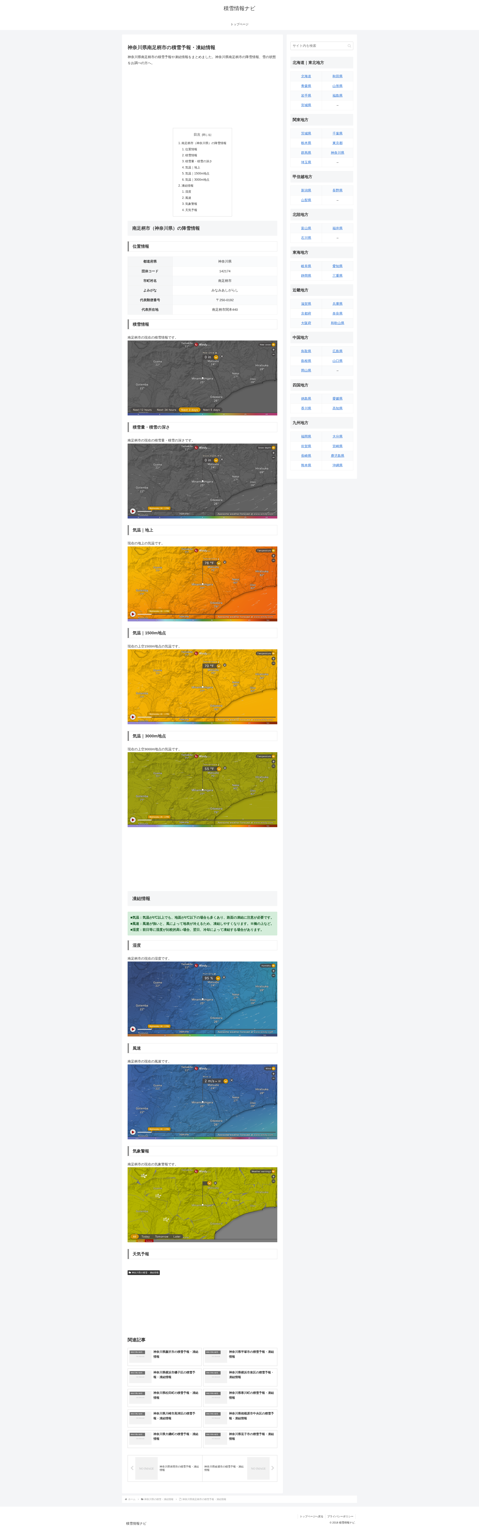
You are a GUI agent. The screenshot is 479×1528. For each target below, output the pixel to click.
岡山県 (306, 370)
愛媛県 (337, 398)
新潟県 (306, 190)
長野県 (337, 190)
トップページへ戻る (311, 1516)
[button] (349, 46)
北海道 (306, 76)
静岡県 (306, 276)
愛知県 (337, 266)
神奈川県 (337, 153)
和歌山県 (337, 323)
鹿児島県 (337, 456)
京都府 (306, 313)
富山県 (306, 228)
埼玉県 (306, 162)
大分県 (337, 436)
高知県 (337, 408)
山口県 (337, 361)
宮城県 (306, 105)
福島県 (337, 95)
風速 (188, 197)
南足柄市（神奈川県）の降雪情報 (203, 143)
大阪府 (306, 323)
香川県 (306, 408)
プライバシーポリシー (340, 1516)
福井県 (337, 228)
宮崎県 (337, 446)
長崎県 (306, 456)
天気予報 (191, 210)
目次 (197, 134)
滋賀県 (306, 304)
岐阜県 (306, 266)
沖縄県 (337, 465)
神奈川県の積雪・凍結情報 (145, 1272)
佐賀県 (306, 446)
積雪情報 (191, 155)
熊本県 (306, 465)
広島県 (337, 351)
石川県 (306, 238)
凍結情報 (187, 185)
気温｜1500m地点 (197, 173)
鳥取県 (306, 351)
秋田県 (337, 76)
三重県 (337, 276)
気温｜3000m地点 (197, 179)
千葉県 (337, 133)
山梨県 (306, 200)
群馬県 (306, 153)
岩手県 (306, 95)
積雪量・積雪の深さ (198, 161)
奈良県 (337, 313)
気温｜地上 (192, 167)
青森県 (306, 86)
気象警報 (191, 203)
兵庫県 (337, 304)
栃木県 (306, 143)
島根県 (306, 361)
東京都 (337, 143)
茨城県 (306, 133)
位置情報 (191, 149)
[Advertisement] (202, 97)
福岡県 (306, 436)
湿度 (188, 191)
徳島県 (306, 398)
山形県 (337, 86)
